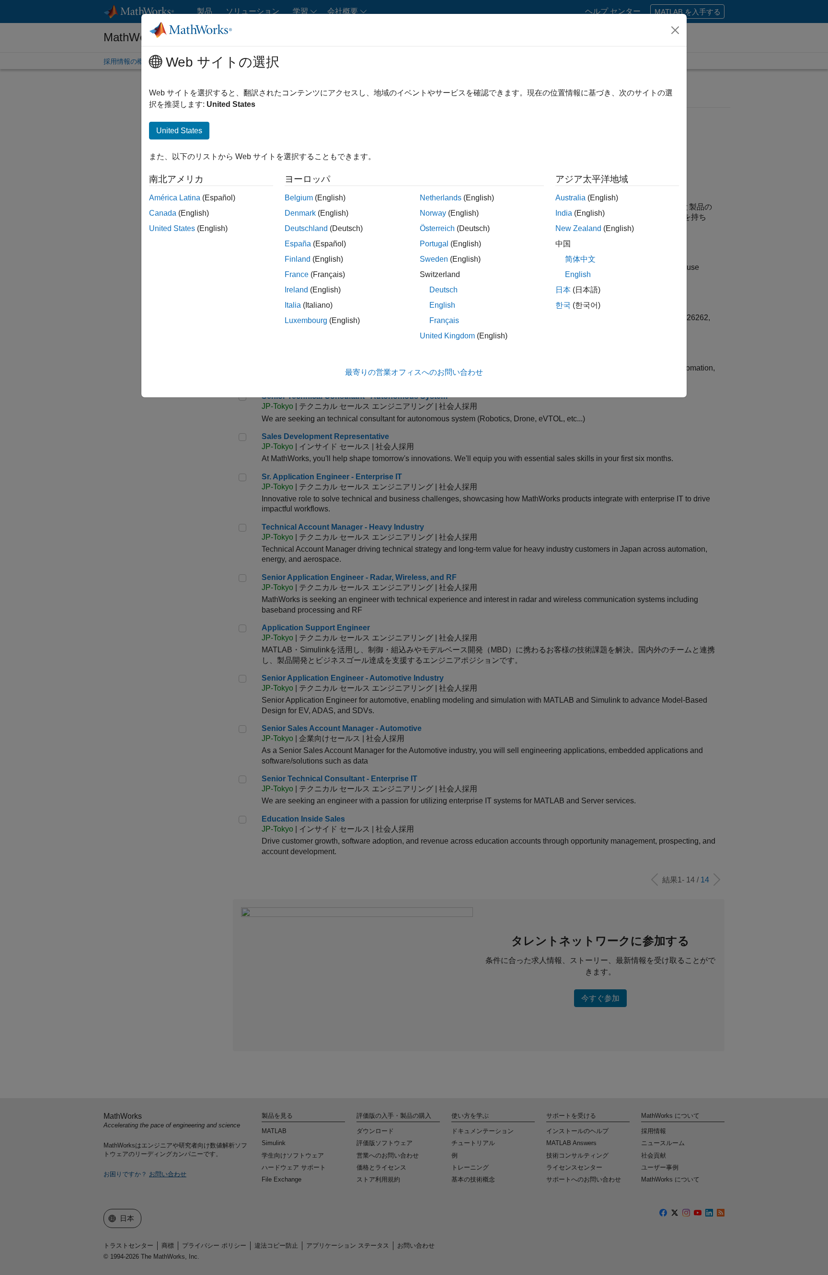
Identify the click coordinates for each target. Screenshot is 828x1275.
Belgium (299, 198)
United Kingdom (447, 336)
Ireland (296, 290)
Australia (570, 198)
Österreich (437, 228)
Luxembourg (306, 320)
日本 (563, 290)
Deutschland (306, 228)
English (442, 305)
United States (172, 228)
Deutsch (443, 290)
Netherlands (440, 198)
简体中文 (580, 259)
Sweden (434, 259)
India (563, 213)
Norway (433, 213)
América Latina (174, 198)
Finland (297, 259)
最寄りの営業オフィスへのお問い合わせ (414, 372)
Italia (293, 305)
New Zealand (578, 228)
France (297, 274)
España (298, 244)
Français (444, 320)
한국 (563, 305)
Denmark (300, 213)
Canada (162, 213)
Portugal (434, 244)
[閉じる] (675, 30)
